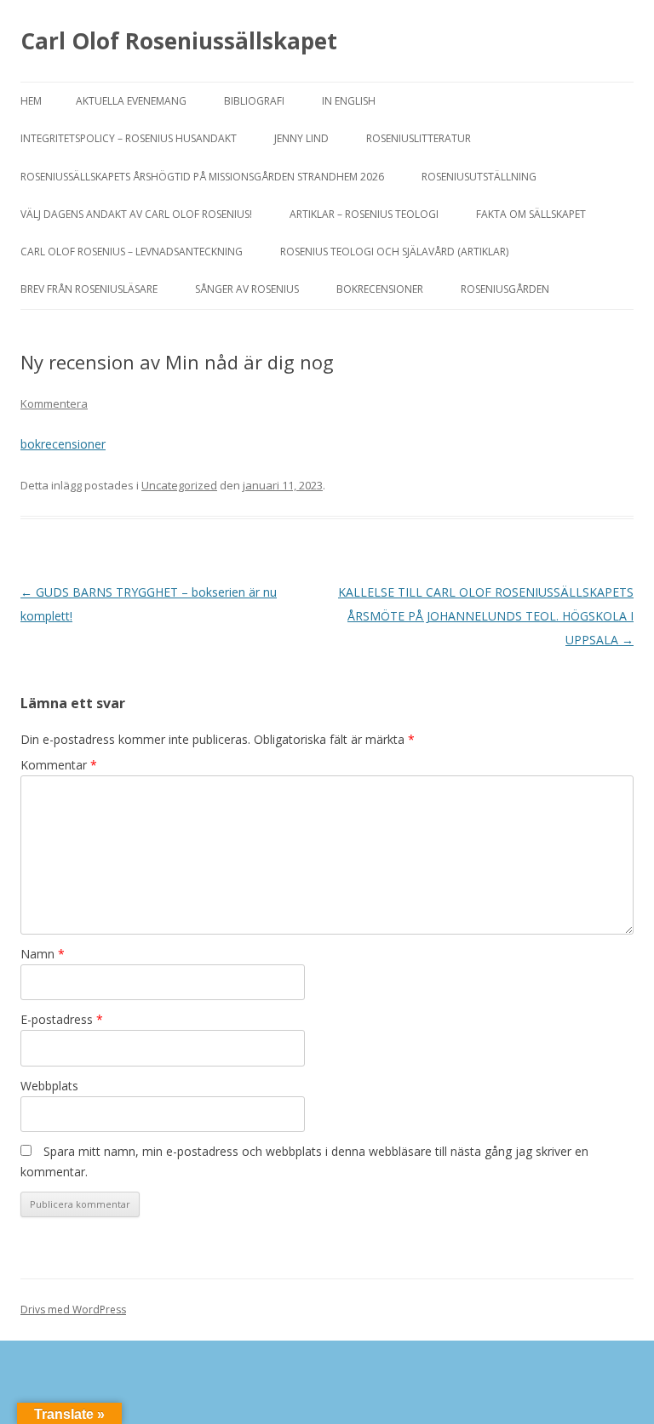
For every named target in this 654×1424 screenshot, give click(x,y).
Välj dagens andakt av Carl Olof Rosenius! (136, 214)
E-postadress (61, 1019)
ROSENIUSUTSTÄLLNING (479, 176)
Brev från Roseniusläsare (89, 289)
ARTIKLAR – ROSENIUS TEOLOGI (364, 214)
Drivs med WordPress (73, 1309)
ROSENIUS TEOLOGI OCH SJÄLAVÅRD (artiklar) (394, 251)
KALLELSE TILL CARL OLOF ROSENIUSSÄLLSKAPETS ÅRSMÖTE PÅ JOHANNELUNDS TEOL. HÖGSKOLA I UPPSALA (486, 616)
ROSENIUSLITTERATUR (418, 138)
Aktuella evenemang (131, 101)
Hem (31, 101)
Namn (42, 954)
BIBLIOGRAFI (254, 101)
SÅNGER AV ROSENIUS (247, 289)
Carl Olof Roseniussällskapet (178, 41)
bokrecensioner (63, 444)
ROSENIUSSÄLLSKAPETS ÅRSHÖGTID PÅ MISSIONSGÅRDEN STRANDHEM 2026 (202, 176)
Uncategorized (179, 485)
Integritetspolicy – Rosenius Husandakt (128, 138)
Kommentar (58, 765)
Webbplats (49, 1086)
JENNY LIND (301, 138)
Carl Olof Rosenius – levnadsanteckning (131, 251)
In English (349, 101)
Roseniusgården (505, 289)
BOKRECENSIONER (379, 289)
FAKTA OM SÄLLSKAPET (531, 214)
